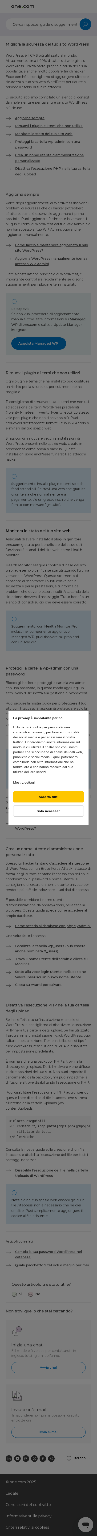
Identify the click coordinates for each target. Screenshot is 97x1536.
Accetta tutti (48, 797)
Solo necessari (49, 811)
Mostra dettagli (24, 782)
